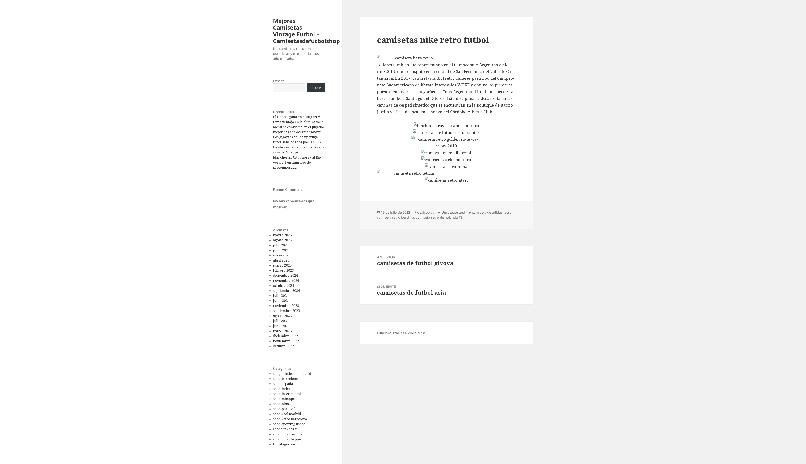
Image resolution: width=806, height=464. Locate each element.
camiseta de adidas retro (492, 212)
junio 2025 (281, 250)
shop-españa (283, 383)
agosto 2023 (282, 315)
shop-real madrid (287, 414)
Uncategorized (284, 444)
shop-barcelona (285, 378)
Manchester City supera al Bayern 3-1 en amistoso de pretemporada (297, 162)
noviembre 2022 (286, 341)
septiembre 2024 (286, 290)
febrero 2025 (283, 270)
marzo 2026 (282, 235)
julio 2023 (281, 321)
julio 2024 (281, 295)
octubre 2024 (283, 285)
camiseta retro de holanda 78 (439, 217)
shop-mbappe (284, 399)
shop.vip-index (285, 429)
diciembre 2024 (285, 275)
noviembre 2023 (286, 305)
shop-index (282, 388)
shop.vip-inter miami (290, 434)
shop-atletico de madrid (292, 373)
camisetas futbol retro (433, 78)
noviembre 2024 (286, 280)
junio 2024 (281, 300)
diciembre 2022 (285, 336)
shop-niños (281, 404)
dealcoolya (425, 212)
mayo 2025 (281, 255)
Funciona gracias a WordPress (401, 333)
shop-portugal (284, 409)
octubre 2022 (283, 346)
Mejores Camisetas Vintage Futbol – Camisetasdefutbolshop (306, 31)
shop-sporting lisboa (289, 424)
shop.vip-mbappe (287, 439)
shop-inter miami (287, 393)
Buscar (278, 81)
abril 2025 (281, 260)
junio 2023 (281, 326)
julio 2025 (281, 245)
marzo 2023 (282, 331)
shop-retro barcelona (290, 419)
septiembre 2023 (286, 310)
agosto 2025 (282, 240)
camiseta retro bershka (395, 217)
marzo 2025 (282, 265)
